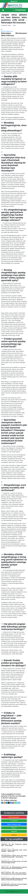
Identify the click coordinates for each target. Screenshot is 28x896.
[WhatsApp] (15, 803)
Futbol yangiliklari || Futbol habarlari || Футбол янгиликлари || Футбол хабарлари (13, 796)
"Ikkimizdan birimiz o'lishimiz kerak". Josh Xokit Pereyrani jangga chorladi (14, 862)
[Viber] (13, 803)
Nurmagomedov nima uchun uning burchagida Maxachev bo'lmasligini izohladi (14, 884)
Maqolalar (14, 831)
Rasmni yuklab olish (7, 31)
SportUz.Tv (19, 891)
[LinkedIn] (11, 803)
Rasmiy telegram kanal (14, 824)
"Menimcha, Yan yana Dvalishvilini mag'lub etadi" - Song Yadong (14, 845)
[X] (9, 803)
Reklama (14, 828)
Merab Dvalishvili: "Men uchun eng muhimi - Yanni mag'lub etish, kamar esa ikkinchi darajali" (14, 873)
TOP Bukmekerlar (14, 817)
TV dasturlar (14, 820)
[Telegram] (19, 803)
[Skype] (17, 803)
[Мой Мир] (6, 803)
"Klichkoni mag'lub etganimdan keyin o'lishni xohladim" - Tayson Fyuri (14, 850)
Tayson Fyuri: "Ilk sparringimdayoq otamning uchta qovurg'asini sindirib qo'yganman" (14, 867)
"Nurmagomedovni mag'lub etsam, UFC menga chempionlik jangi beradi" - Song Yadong (14, 856)
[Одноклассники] (4, 803)
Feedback (14, 835)
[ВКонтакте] (2, 803)
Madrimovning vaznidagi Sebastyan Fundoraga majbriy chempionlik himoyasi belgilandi (14, 879)
